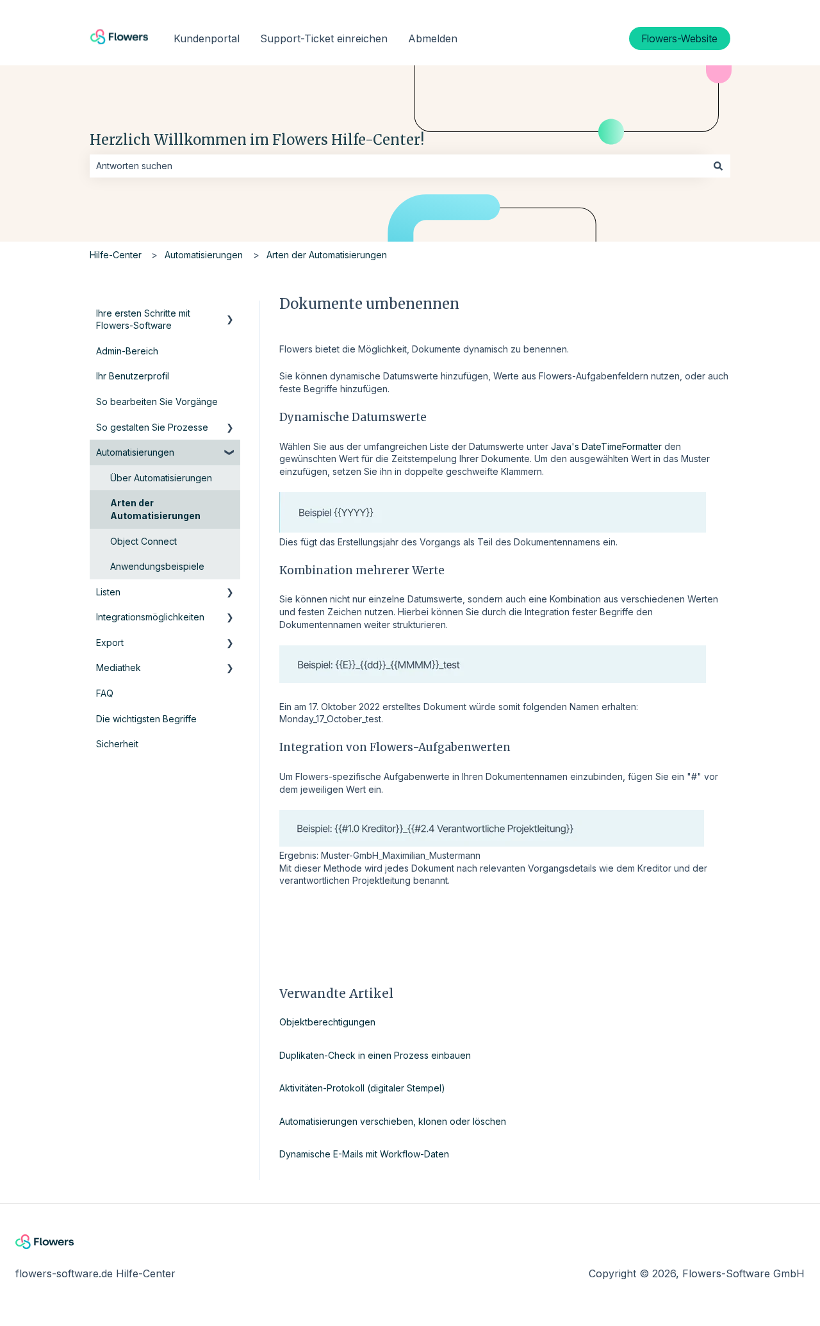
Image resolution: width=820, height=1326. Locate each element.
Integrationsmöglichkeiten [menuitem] (150, 616)
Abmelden (432, 38)
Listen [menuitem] (108, 591)
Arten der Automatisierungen (326, 254)
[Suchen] (718, 166)
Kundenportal (207, 38)
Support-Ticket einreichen (324, 38)
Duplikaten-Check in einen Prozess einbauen (375, 1055)
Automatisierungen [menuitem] (135, 452)
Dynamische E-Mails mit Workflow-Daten (364, 1153)
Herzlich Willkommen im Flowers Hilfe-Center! (257, 140)
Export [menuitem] (110, 642)
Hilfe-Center (116, 254)
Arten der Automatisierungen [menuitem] (155, 509)
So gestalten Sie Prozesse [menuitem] (152, 427)
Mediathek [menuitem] (118, 667)
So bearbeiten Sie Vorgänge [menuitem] (157, 401)
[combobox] (398, 166)
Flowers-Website (680, 38)
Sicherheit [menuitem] (117, 743)
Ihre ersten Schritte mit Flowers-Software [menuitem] (143, 319)
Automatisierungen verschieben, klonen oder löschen (392, 1121)
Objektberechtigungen (327, 1021)
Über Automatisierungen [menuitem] (161, 477)
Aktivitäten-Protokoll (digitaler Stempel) (362, 1087)
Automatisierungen (204, 254)
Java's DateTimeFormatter (605, 446)
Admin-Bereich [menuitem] (127, 350)
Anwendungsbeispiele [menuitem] (157, 566)
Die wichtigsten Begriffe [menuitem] (146, 718)
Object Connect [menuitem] (143, 541)
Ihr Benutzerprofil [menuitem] (132, 375)
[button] (230, 315)
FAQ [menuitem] (104, 693)
